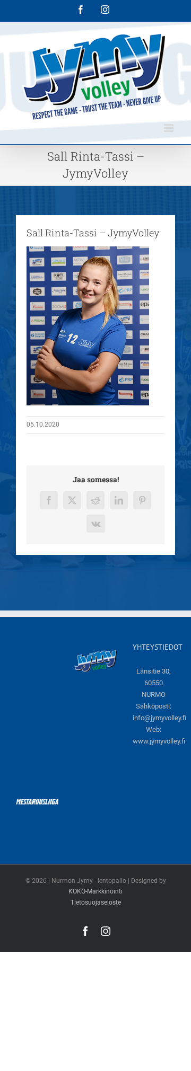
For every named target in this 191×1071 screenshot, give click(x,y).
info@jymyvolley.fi (159, 718)
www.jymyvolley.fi (159, 741)
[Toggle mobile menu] (169, 128)
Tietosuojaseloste (96, 902)
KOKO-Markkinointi (95, 891)
